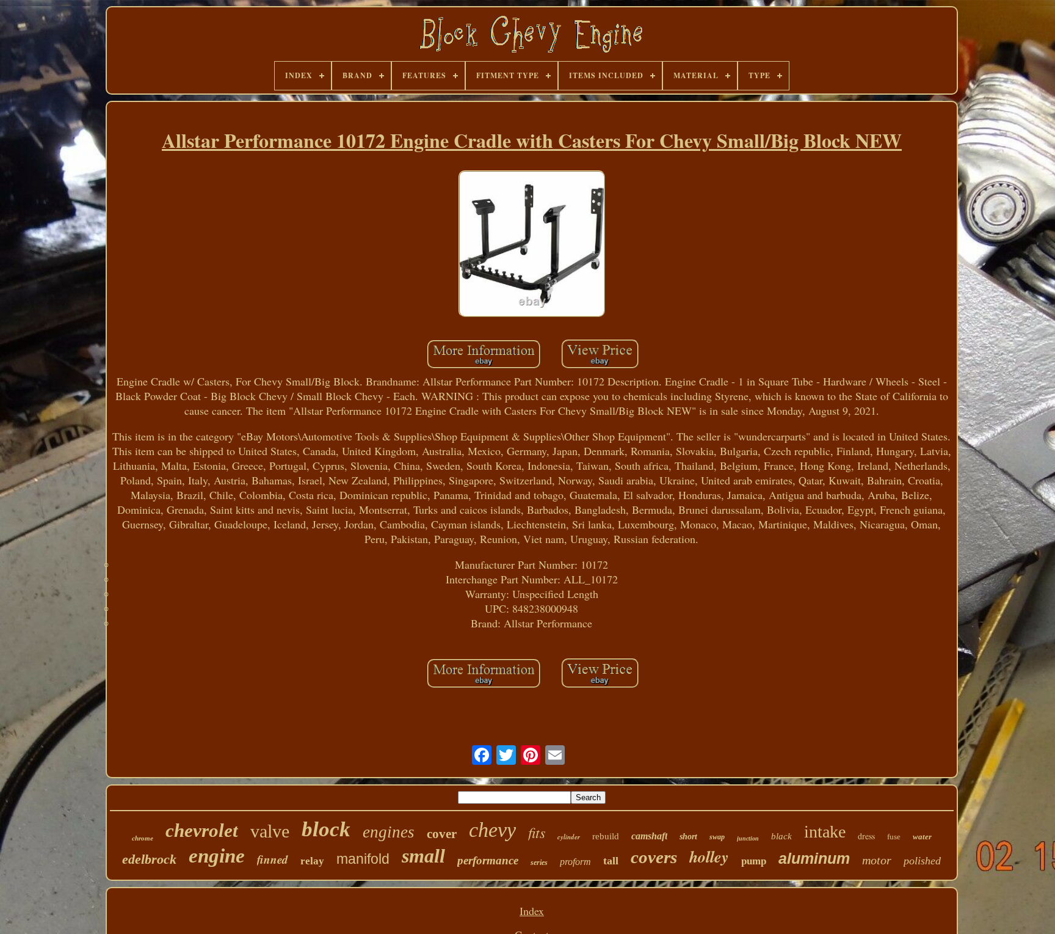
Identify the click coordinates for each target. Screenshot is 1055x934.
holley (709, 856)
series (539, 862)
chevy (492, 830)
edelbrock (149, 859)
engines (389, 832)
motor (876, 860)
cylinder (568, 837)
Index (532, 910)
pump (753, 861)
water (922, 836)
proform (575, 861)
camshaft (649, 836)
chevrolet (201, 830)
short (688, 836)
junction (748, 838)
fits (536, 832)
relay (312, 861)
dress (866, 836)
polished (922, 861)
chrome (142, 838)
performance (487, 860)
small (423, 856)
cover (442, 833)
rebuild (605, 836)
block (326, 829)
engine (217, 856)
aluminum (814, 858)
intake (825, 831)
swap (717, 837)
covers (654, 857)
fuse (894, 836)
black (781, 836)
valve (269, 831)
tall (610, 861)
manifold (363, 859)
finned (272, 859)
